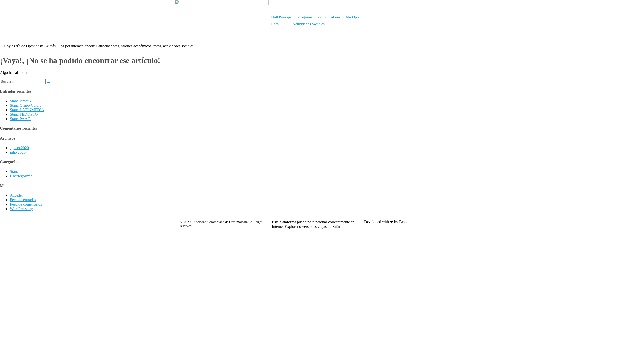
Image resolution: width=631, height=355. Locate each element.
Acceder (16, 195)
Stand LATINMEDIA (27, 110)
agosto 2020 (19, 148)
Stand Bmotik (20, 101)
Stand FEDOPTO (24, 114)
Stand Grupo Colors (25, 105)
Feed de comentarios (26, 204)
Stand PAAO (20, 119)
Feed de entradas (23, 200)
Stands (15, 171)
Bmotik (405, 222)
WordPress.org (21, 209)
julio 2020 (18, 152)
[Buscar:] (25, 81)
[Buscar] (48, 82)
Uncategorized (21, 176)
